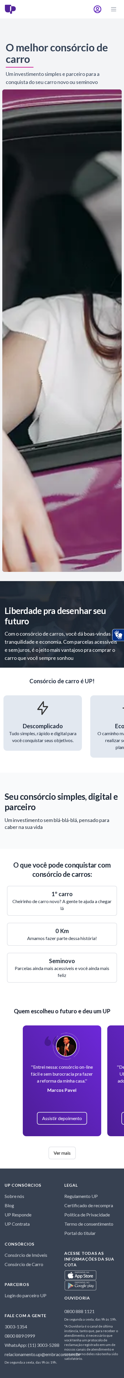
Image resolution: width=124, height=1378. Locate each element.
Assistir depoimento (62, 1118)
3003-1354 (16, 1326)
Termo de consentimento (88, 1224)
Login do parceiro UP (25, 1295)
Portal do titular (80, 1233)
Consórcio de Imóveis (26, 1255)
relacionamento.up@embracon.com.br (42, 1354)
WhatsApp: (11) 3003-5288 (32, 1345)
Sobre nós (14, 1196)
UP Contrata (17, 1224)
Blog (9, 1205)
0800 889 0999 (20, 1335)
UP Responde (18, 1214)
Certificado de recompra (88, 1205)
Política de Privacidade (87, 1214)
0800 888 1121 (79, 1311)
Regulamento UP (81, 1196)
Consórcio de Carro (24, 1264)
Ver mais (62, 1153)
